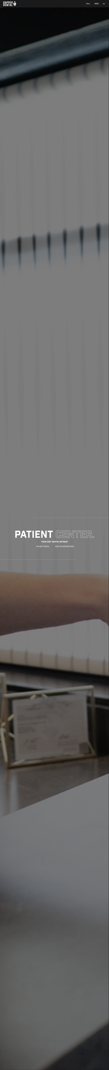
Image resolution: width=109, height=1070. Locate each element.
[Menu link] (104, 4)
